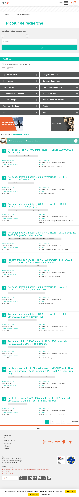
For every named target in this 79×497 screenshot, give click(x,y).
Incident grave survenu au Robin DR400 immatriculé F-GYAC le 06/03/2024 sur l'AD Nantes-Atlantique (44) (40, 261)
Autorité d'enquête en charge (54, 100)
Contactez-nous (71, 3)
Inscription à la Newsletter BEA (76, 3)
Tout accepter (70, 491)
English (60, 3)
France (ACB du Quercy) (45, 358)
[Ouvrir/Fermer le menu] (65, 3)
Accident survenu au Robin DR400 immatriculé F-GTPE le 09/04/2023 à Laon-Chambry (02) (37, 315)
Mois (4, 112)
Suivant (75, 421)
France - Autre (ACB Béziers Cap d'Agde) (50, 166)
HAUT (39, 428)
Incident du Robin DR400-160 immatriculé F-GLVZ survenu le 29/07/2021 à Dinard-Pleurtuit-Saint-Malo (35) (39, 399)
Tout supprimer (7, 68)
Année (45, 106)
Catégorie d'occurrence (52, 81)
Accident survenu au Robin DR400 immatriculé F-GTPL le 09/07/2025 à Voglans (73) (37, 178)
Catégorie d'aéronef (50, 75)
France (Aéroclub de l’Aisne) (47, 304)
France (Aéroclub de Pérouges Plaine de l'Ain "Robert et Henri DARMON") (56, 221)
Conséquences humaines (52, 87)
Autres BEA (7, 435)
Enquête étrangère (10, 100)
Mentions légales (9, 440)
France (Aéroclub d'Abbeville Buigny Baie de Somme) (53, 249)
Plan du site (8, 443)
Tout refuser (33, 494)
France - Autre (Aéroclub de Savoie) (49, 194)
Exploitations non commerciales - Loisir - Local (52, 162)
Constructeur (8, 81)
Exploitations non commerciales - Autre (50, 245)
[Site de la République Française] (61, 465)
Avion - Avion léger (7, 162)
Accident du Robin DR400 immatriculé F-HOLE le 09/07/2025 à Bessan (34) (40, 151)
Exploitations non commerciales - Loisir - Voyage (53, 216)
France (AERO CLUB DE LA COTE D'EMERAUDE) (52, 415)
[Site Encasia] (71, 465)
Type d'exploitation (10, 75)
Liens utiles (7, 438)
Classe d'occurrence (10, 87)
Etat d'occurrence (49, 93)
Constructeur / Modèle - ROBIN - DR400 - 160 (17, 64)
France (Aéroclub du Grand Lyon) (48, 388)
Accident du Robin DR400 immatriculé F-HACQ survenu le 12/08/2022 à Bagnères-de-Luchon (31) (37, 342)
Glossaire (56, 123)
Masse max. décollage (11, 106)
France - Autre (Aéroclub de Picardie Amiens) (51, 331)
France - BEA (5, 166)
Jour (44, 112)
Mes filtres (7, 59)
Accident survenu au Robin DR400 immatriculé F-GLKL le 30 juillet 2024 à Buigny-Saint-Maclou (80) (42, 234)
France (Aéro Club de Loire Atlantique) (49, 276)
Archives (7, 449)
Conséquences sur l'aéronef (13, 93)
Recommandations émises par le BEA (9, 123)
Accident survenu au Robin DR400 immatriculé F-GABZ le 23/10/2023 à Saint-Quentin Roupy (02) (37, 288)
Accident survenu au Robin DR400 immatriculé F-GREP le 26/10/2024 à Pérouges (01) (37, 205)
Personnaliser (45, 494)
